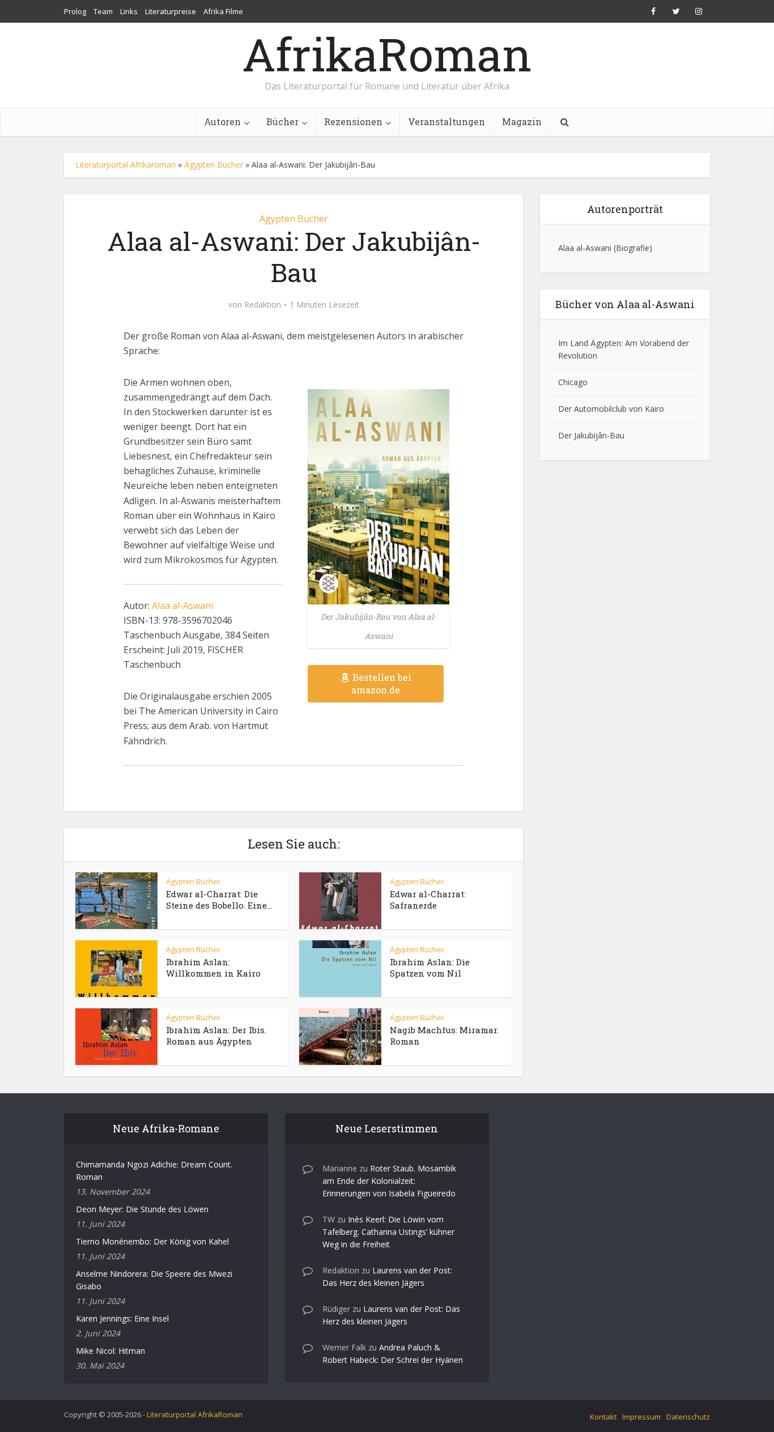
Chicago (573, 382)
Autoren (222, 121)
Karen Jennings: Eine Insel (122, 1318)
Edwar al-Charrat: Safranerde (428, 899)
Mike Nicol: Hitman (110, 1350)
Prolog (75, 11)
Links (129, 11)
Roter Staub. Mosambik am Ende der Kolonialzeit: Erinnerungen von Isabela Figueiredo (389, 1181)
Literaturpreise (170, 11)
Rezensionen (353, 121)
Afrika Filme (223, 11)
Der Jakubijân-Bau (591, 435)
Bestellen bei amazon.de (381, 683)
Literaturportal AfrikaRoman (195, 1414)
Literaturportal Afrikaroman (125, 164)
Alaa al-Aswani (182, 605)
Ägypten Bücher (213, 164)
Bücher (282, 121)
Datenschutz (688, 1417)
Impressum (641, 1417)
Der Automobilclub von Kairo (611, 408)
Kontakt (603, 1417)
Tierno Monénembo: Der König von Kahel (152, 1241)
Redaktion (262, 305)
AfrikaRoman (387, 53)
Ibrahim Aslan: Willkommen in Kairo (213, 967)
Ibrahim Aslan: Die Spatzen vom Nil (430, 967)
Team (103, 11)
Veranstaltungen (446, 121)
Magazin (522, 121)
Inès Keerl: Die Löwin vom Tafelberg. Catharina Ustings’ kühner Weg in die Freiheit (388, 1232)
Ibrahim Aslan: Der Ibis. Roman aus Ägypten (216, 1035)
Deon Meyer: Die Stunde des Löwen (142, 1209)
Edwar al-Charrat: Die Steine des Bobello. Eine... (219, 899)
